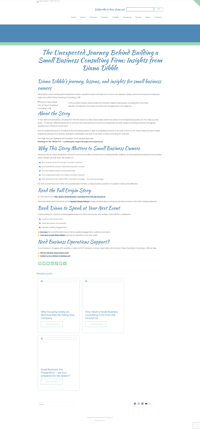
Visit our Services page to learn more (54, 253)
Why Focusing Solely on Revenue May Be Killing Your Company (58, 315)
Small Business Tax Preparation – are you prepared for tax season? (55, 372)
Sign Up (158, 9)
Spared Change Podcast (80, 201)
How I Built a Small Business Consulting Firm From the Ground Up (79, 197)
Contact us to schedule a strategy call (55, 256)
